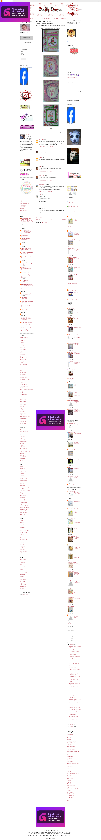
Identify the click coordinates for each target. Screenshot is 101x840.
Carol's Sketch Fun (23, 433)
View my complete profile (26, 152)
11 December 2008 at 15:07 (46, 154)
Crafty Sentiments (23, 441)
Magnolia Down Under (24, 571)
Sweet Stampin (22, 549)
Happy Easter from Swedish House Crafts (76, 233)
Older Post (64, 219)
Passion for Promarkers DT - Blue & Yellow (77, 573)
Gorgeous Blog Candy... (74, 692)
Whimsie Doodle (23, 421)
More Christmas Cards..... (74, 719)
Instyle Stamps (70, 766)
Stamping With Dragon (24, 507)
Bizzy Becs (69, 739)
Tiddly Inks (22, 362)
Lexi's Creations (24, 280)
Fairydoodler (22, 485)
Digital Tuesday (23, 349)
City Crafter (22, 342)
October (71, 724)
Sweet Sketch (22, 411)
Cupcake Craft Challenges (26, 293)
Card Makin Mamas (23, 470)
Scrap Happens (71, 615)
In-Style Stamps (23, 396)
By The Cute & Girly (24, 201)
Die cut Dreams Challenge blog (26, 323)
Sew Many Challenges (24, 502)
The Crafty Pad (23, 584)
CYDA (21, 564)
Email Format (24, 49)
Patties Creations (23, 495)
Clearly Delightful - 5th (24, 203)
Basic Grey (22, 522)
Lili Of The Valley (23, 448)
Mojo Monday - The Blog (26, 248)
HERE (68, 25)
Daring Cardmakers (23, 476)
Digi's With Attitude (23, 482)
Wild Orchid (22, 588)
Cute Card (22, 443)
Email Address (24, 44)
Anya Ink (21, 466)
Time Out (70, 228)
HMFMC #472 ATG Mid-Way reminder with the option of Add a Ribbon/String (27, 221)
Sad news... (23, 281)
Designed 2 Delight (23, 480)
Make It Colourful (23, 539)
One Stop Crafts (23, 541)
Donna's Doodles (71, 239)
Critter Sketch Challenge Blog (27, 301)
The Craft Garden (23, 212)
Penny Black (22, 544)
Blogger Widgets (25, 594)
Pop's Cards (41, 139)
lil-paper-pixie (71, 606)
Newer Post (38, 219)
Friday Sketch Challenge (24, 487)
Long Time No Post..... (76, 384)
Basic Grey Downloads (71, 736)
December (72, 644)
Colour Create (22, 436)
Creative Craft (22, 347)
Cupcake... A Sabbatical (25, 294)
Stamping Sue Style (72, 580)
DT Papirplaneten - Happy (77, 599)
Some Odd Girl (22, 456)
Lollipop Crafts (24, 310)
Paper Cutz (22, 493)
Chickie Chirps (71, 378)
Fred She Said (22, 206)
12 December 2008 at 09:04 (46, 205)
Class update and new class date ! (77, 581)
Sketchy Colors (22, 581)
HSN (68, 77)
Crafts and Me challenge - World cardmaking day (77, 556)
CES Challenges (23, 529)
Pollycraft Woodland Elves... (75, 690)
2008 (69, 642)
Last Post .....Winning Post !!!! (26, 324)
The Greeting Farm (23, 510)
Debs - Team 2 (71, 527)
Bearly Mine (22, 339)
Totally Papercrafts (23, 512)
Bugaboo (21, 525)
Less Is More (22, 537)
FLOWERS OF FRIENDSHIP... (76, 443)
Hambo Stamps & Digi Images (73, 763)
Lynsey (40, 166)
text (22, 53)
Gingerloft (22, 534)
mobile (23, 54)
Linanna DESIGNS (42, 184)
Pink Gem (69, 780)
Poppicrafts (69, 782)
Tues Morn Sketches (23, 364)
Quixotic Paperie (23, 404)
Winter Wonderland (23, 514)
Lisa (69, 467)
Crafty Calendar (23, 205)
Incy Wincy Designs (25, 226)
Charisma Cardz (23, 434)
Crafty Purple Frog (23, 440)
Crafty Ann (22, 473)
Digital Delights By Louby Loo (73, 751)
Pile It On (21, 576)
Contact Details (24, 298)
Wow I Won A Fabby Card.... (75, 660)
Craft (21, 438)
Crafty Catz (22, 475)
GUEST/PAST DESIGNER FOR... (45, 18)
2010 (69, 638)
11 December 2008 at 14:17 (46, 146)
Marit (69, 391)
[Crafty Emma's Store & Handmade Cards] (24, 84)
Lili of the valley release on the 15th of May (77, 311)
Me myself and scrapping (73, 370)
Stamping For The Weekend (25, 505)
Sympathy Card (77, 240)
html (22, 51)
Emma (28, 134)
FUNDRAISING (63, 18)
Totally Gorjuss (23, 553)
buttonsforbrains (71, 432)
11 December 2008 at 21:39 (46, 171)
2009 (69, 640)
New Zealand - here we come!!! (77, 336)
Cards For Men (23, 340)
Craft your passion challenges (27, 252)
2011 (69, 636)
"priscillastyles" (24, 235)
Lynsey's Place (71, 317)
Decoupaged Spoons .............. (77, 319)
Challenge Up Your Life (24, 530)
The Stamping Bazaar (25, 330)
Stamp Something (23, 504)
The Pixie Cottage (23, 414)
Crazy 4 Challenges (23, 532)
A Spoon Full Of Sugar (24, 337)
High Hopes (22, 352)
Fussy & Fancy (22, 488)
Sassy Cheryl (22, 500)
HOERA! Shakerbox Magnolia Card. (77, 394)
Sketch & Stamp (23, 579)
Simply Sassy (69, 787)
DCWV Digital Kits (71, 746)
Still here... (76, 301)
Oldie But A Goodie (23, 357)
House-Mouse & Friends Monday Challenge (26, 219)
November (72, 722)
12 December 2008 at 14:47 (46, 213)
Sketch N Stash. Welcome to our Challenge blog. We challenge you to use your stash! (26, 274)
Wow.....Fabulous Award (74, 665)
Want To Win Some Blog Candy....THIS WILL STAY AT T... (75, 704)
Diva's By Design (23, 387)
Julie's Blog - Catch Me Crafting (73, 217)
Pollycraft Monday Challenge (27, 284)
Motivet (21, 492)
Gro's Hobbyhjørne (72, 545)
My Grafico (22, 403)
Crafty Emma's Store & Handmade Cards (26, 67)
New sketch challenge (76, 617)
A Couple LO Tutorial (25, 259)
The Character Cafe (23, 509)
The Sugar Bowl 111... (77, 268)
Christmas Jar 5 (77, 371)
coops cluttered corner (72, 518)
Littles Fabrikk (71, 597)
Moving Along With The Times (26, 451)
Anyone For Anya (23, 559)
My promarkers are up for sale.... (77, 402)
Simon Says (22, 406)
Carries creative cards (72, 283)
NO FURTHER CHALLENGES (26, 285)
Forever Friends (24, 297)
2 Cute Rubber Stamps (24, 429)
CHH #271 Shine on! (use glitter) (26, 240)
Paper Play (22, 453)
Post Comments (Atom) (45, 222)
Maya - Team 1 (71, 500)
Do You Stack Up (23, 446)
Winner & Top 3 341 (25, 253)
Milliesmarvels (71, 308)
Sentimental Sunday (23, 578)
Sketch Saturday (23, 547)
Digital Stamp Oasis (71, 753)
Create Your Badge (70, 123)
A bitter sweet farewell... (25, 311)
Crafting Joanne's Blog (73, 400)
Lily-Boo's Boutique (23, 210)
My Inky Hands (71, 266)
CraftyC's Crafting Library (73, 274)
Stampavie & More (23, 408)
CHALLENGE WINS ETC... (30, 18)
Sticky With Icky (71, 231)
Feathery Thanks (77, 344)
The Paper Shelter (23, 413)
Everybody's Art (23, 351)
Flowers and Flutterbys (73, 409)
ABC (20, 370)
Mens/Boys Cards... (73, 662)
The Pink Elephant (25, 262)
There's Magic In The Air (26, 314)
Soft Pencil (69, 790)
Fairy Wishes (70, 379)
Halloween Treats (77, 459)
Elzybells (69, 759)
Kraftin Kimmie (23, 536)
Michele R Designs (72, 562)
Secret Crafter (22, 546)
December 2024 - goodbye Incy (27, 227)
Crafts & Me (22, 381)
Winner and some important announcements (26, 319)
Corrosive (21, 561)
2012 (69, 634)
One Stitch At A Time (24, 572)
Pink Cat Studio (70, 778)
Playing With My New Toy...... (75, 663)
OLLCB (22, 244)
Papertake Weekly (23, 359)
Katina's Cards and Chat (73, 476)
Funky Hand (22, 208)
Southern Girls (22, 458)
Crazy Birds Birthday (76, 219)
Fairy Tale (22, 483)
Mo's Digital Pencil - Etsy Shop (73, 773)
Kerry (69, 458)
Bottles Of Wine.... (73, 667)
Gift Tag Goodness (75, 529)
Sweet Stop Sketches (23, 551)
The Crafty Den (71, 423)
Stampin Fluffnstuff (72, 300)
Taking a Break (24, 302)
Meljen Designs (23, 401)
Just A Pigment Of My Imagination (73, 290)
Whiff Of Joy (22, 420)
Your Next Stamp (23, 423)
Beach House (76, 468)
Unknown (40, 157)
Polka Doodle (22, 497)
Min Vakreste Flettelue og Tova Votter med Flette (77, 547)
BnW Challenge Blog (25, 317)
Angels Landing (70, 734)
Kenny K (21, 569)
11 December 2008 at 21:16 (46, 163)
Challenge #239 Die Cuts (26, 245)
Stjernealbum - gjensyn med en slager (76, 538)
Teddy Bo (21, 460)
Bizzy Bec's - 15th (23, 200)
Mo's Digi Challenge (24, 450)
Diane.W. (40, 150)
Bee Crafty (22, 524)
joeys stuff (70, 326)
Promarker (22, 361)
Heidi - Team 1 (71, 588)
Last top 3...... (23, 277)
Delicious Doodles (23, 478)
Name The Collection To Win (77, 564)
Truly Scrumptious (23, 418)
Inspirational (22, 354)
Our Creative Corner (24, 542)
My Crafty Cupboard (72, 257)
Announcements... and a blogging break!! (77, 411)
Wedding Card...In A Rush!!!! (75, 707)
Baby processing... (77, 353)
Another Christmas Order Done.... (45, 23)
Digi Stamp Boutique (71, 749)
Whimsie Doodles (70, 800)
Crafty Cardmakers (25, 230)
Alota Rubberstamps (24, 431)
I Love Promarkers (23, 394)
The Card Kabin (71, 623)
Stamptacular (22, 583)
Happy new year (77, 501)
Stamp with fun (24, 289)
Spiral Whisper (70, 792)
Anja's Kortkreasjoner (72, 536)
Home (51, 219)
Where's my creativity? (73, 335)
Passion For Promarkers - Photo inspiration (77, 521)
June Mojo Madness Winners (26, 249)
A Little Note (76, 292)
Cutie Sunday (22, 562)
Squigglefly (23, 267)
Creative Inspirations (24, 386)
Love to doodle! (71, 485)
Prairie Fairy (22, 499)
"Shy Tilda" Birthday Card (76, 276)
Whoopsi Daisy (23, 586)
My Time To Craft (23, 356)
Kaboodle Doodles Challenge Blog (27, 257)
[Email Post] (60, 132)
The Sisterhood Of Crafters (25, 416)
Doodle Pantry (22, 567)
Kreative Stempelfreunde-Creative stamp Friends (26, 328)
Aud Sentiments (23, 376)
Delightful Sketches (23, 445)
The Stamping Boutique (71, 799)
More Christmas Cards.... (74, 694)
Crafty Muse (69, 744)
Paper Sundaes (22, 574)
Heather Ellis (69, 765)
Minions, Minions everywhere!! (77, 250)
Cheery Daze (71, 248)
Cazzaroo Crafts (71, 383)
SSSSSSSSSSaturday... (77, 328)
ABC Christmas (23, 372)
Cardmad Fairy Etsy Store (72, 741)
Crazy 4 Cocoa (22, 344)
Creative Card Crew (23, 345)
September (72, 726)
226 (21, 290)
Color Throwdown (23, 377)
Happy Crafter (42, 175)
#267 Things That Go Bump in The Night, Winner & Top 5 (26, 232)
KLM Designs (69, 770)
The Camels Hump (72, 226)
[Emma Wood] (71, 122)
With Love (76, 477)
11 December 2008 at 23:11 (46, 180)
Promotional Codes (73, 77)
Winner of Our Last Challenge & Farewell (27, 269)
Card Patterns (22, 527)
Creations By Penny (23, 384)
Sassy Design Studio (71, 785)
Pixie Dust (22, 455)
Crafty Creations (23, 382)
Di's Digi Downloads (71, 748)
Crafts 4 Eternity (23, 471)
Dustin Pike (69, 758)
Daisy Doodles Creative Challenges (25, 306)
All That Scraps (23, 374)
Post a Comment (39, 217)
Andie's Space (71, 571)
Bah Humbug (22, 468)
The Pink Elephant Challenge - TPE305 (26, 263)
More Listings (71, 625)
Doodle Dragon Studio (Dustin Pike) (27, 566)
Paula (40, 194)
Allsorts (21, 520)
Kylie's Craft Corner (72, 352)
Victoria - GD (71, 441)
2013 (69, 632)
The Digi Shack (70, 797)
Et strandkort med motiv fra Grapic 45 (77, 591)
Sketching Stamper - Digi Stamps (73, 788)
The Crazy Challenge (25, 238)
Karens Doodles (23, 397)
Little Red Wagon (23, 399)
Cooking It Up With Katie (25, 379)
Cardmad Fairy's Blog (71, 742)
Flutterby (21, 392)
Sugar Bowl (22, 409)
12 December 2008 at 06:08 (46, 191)
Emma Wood (69, 106)
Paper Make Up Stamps (71, 777)
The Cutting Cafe (70, 795)
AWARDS (56, 18)
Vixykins (70, 553)
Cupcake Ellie (76, 258)
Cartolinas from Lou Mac (73, 343)
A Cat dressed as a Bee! (77, 434)
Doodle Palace (70, 754)
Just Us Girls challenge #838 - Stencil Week (77, 426)
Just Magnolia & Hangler (25, 490)
